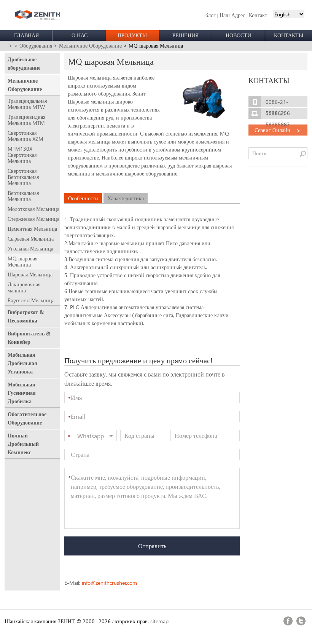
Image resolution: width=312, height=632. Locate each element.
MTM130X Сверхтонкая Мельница (22, 155)
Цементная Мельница (32, 229)
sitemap (159, 621)
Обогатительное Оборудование (27, 418)
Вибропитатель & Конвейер (29, 337)
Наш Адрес (232, 15)
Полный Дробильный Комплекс (23, 444)
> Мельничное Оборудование (88, 45)
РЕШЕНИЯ (185, 35)
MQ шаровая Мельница (22, 261)
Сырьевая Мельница (31, 239)
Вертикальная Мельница (23, 196)
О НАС (80, 35)
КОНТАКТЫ (288, 35)
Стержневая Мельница (33, 219)
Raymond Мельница (31, 300)
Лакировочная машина (24, 287)
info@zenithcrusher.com (109, 582)
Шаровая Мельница (30, 274)
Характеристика (125, 198)
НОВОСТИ (238, 35)
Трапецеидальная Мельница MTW (27, 104)
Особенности (83, 198)
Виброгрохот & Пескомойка (26, 316)
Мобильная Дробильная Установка (22, 363)
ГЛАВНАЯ (26, 35)
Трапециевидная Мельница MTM (26, 120)
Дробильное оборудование (24, 63)
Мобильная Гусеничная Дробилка (22, 393)
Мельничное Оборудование (25, 85)
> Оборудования (33, 45)
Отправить (152, 546)
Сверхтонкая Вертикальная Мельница (23, 177)
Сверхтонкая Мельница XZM (25, 136)
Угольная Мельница (30, 249)
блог (210, 15)
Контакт (258, 15)
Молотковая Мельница (33, 209)
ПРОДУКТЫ (132, 35)
